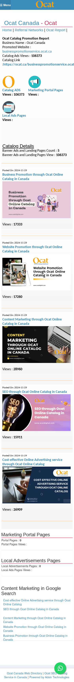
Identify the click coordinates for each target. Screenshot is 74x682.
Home (7, 30)
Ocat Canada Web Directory (24, 673)
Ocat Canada (21, 23)
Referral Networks (29, 30)
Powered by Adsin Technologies (49, 677)
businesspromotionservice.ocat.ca (27, 52)
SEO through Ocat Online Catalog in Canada (34, 392)
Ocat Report (55, 30)
